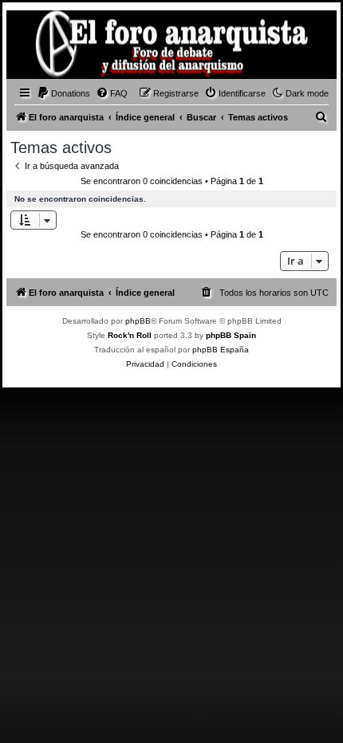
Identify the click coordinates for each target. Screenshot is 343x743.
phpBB (138, 320)
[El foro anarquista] (36, 47)
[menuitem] (63, 93)
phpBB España (220, 349)
